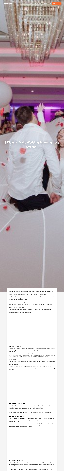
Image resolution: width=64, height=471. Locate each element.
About (40, 3)
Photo (27, 3)
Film (31, 3)
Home (23, 3)
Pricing (45, 3)
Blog (49, 3)
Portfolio (35, 3)
